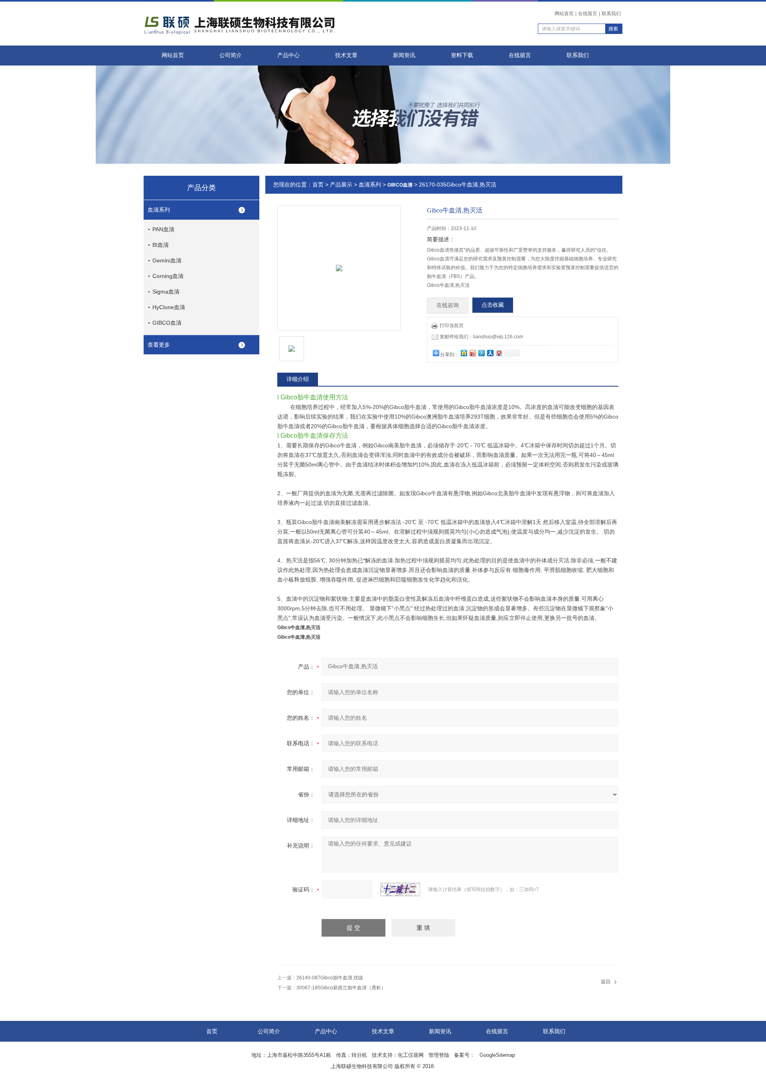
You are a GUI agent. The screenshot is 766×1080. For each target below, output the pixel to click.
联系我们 (611, 13)
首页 (318, 184)
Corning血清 (168, 276)
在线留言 (587, 13)
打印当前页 (452, 325)
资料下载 (462, 55)
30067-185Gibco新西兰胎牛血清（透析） (341, 988)
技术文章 (346, 55)
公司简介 (230, 55)
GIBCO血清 (167, 323)
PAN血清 (163, 229)
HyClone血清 (168, 307)
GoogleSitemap (497, 1055)
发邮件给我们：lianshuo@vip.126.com (481, 336)
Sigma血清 (166, 291)
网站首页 (564, 13)
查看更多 (159, 344)
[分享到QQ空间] (463, 353)
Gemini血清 (167, 260)
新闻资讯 (404, 55)
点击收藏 (493, 305)
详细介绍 (297, 379)
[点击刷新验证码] (400, 889)
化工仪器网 (411, 1055)
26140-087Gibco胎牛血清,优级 (329, 978)
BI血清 (160, 245)
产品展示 (341, 184)
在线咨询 (447, 305)
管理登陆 (438, 1055)
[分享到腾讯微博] (481, 353)
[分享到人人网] (490, 353)
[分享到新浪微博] (472, 353)
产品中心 (288, 55)
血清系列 (159, 209)
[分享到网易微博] (498, 353)
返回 (605, 982)
